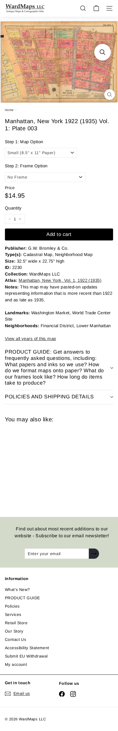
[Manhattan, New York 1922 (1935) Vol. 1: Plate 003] (45, 466)
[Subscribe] (94, 553)
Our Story (14, 631)
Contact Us (15, 639)
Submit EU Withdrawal (26, 656)
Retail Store (16, 623)
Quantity (13, 207)
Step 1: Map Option (24, 141)
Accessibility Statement (27, 647)
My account (16, 664)
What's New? (17, 589)
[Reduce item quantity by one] (10, 219)
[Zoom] (109, 94)
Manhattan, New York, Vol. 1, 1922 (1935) (60, 280)
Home (9, 110)
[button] (102, 52)
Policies (12, 606)
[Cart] (96, 8)
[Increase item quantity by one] (20, 219)
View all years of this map (30, 338)
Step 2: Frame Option (26, 165)
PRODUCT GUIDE (22, 598)
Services (13, 614)
